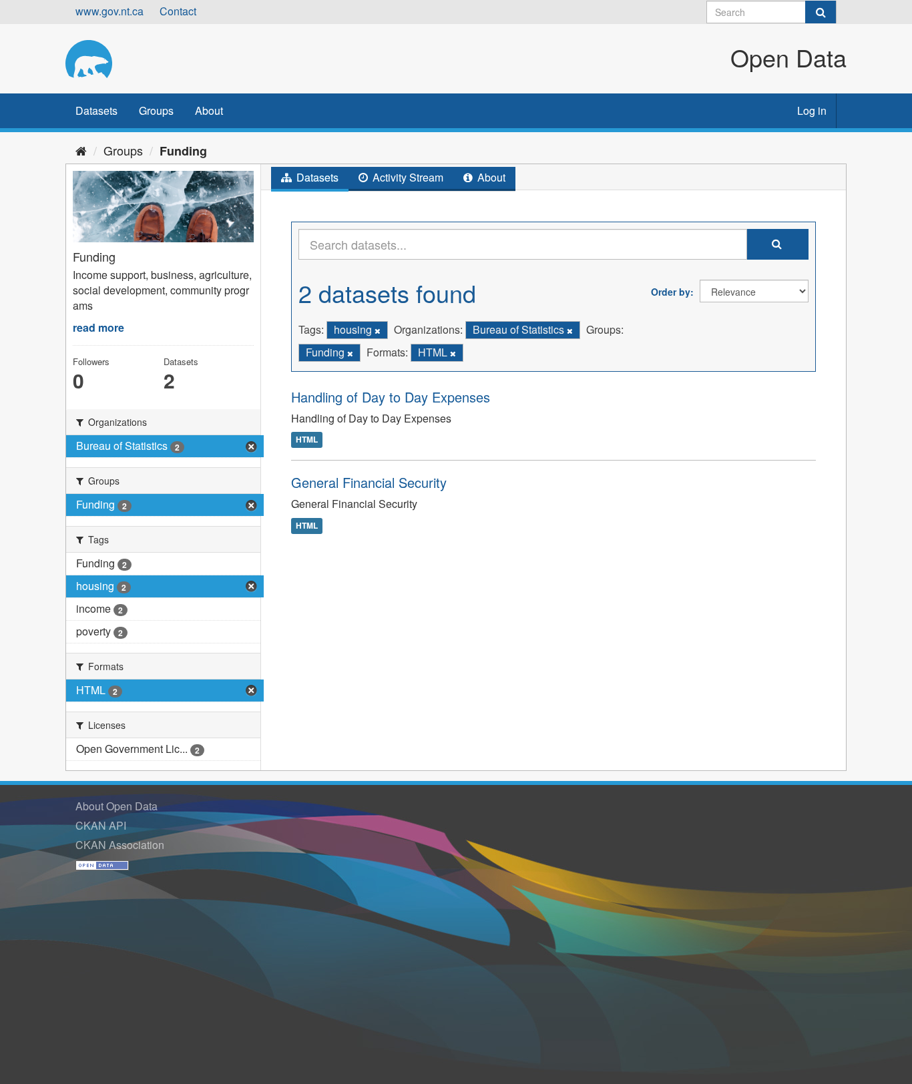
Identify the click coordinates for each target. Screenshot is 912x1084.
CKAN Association (119, 844)
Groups (156, 110)
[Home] (81, 150)
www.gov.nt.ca (109, 11)
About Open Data (116, 806)
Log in (812, 110)
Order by (670, 291)
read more (98, 327)
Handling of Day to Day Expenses (390, 396)
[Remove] (378, 330)
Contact (178, 11)
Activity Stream (406, 177)
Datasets (96, 110)
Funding (183, 151)
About (209, 110)
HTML (307, 439)
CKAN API (100, 825)
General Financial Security (369, 482)
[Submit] (820, 12)
